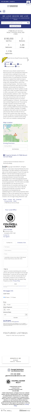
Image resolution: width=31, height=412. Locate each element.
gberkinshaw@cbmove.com (15, 376)
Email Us (12, 1)
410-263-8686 (4, 1)
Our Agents (6, 236)
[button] (28, 22)
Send (15, 284)
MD (14, 199)
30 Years (7, 297)
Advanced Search (14, 26)
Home (4, 199)
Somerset (18, 199)
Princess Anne (8, 201)
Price (4, 302)
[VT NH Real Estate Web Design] (24, 410)
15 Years (13, 297)
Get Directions (15, 149)
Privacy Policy (16, 281)
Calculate (15, 317)
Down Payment (7, 307)
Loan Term (6, 293)
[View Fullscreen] (5, 131)
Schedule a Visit (21, 242)
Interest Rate (7, 312)
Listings (10, 199)
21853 (14, 201)
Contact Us (6, 235)
